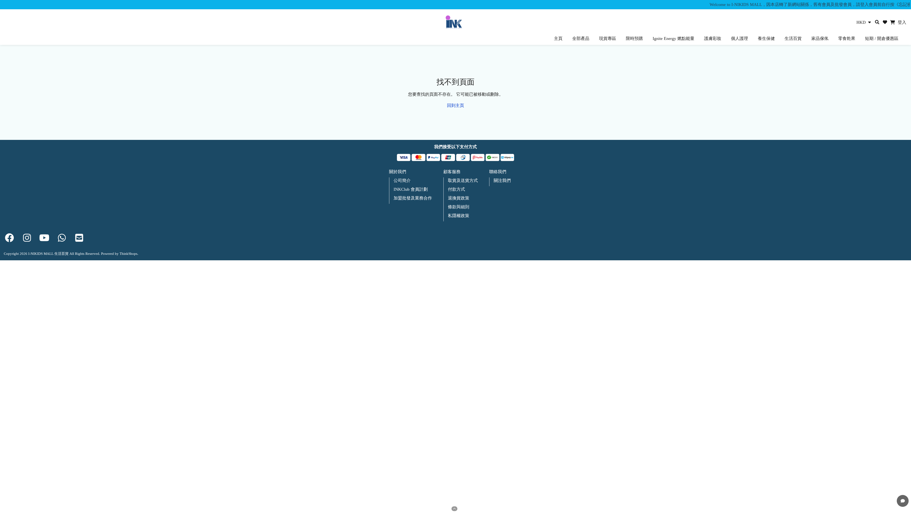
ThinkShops (128, 254)
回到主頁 (455, 105)
